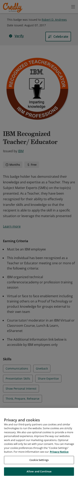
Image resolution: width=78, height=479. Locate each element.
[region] (39, 443)
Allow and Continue (39, 471)
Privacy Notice (59, 451)
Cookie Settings (39, 460)
